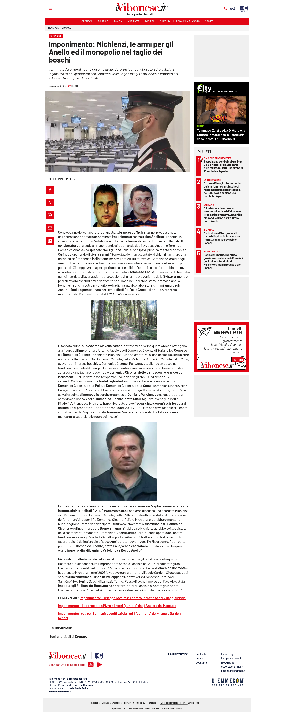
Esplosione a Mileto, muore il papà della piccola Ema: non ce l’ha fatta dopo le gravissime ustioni (222, 237)
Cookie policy (139, 703)
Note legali (152, 703)
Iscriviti (238, 359)
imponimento (63, 627)
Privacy (127, 703)
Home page (53, 27)
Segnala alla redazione (112, 703)
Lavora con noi (194, 703)
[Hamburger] (47, 8)
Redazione (95, 703)
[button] (50, 189)
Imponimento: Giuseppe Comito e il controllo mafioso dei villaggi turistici (133, 598)
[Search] (225, 9)
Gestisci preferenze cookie (174, 702)
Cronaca (66, 27)
